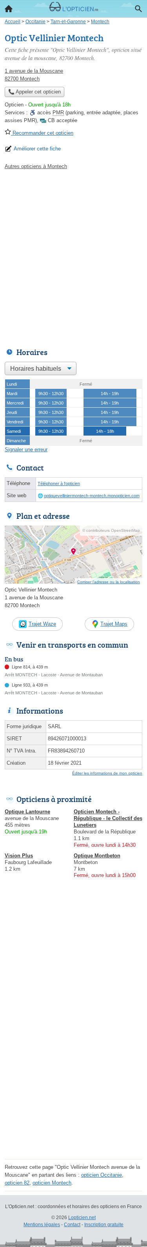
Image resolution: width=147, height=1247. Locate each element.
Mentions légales (42, 1224)
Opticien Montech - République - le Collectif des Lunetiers (108, 818)
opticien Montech (52, 1183)
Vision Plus (19, 856)
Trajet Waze (42, 624)
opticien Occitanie (101, 1175)
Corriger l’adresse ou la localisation (108, 582)
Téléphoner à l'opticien (59, 483)
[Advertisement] (73, 256)
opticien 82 (17, 1183)
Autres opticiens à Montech (36, 166)
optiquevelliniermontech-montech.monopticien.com (92, 495)
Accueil (8, 8)
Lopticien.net (82, 1217)
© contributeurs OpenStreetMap (111, 530)
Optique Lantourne (27, 812)
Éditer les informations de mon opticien (107, 773)
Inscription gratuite (103, 1224)
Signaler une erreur (26, 449)
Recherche (138, 8)
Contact (72, 1224)
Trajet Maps (113, 624)
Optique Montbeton (97, 856)
